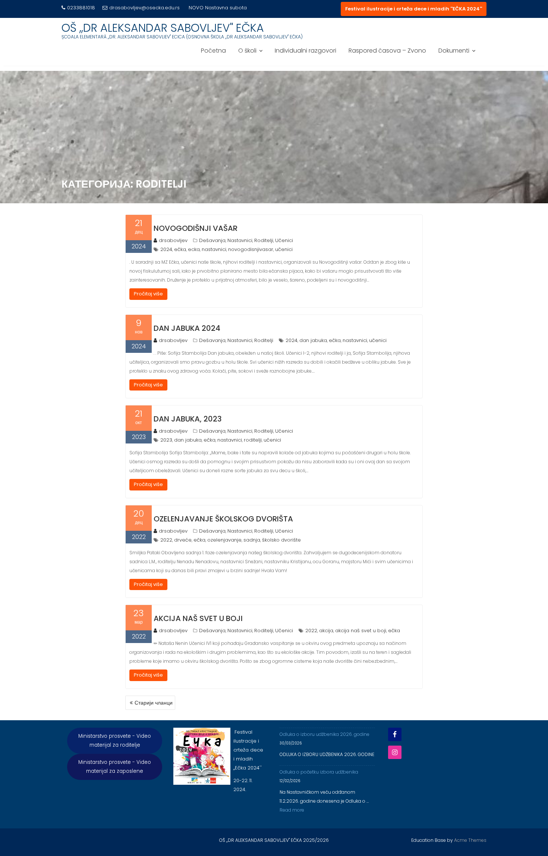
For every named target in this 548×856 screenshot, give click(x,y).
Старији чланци (154, 702)
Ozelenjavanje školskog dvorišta (223, 519)
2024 (166, 249)
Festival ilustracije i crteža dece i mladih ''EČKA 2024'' (413, 8)
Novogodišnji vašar (195, 228)
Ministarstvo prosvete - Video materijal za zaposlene (114, 767)
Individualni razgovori (305, 50)
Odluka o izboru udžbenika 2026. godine (324, 734)
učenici (284, 249)
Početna (213, 50)
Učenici (284, 240)
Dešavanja (212, 240)
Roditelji (263, 240)
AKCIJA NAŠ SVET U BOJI (198, 618)
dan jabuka (313, 340)
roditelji (253, 439)
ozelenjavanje (224, 539)
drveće (183, 539)
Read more (292, 810)
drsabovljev (173, 240)
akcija (326, 630)
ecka (194, 249)
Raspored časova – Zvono (387, 50)
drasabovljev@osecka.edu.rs (144, 7)
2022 (166, 539)
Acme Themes (470, 840)
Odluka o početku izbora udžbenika (319, 772)
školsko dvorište (281, 539)
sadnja (251, 539)
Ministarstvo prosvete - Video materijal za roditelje (114, 741)
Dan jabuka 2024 (187, 328)
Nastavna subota (226, 7)
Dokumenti (453, 50)
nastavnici (214, 249)
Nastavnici (239, 240)
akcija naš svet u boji (360, 630)
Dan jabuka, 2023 (188, 419)
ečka (180, 249)
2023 (166, 439)
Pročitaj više (148, 293)
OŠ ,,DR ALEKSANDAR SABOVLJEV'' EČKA (163, 28)
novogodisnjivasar (250, 249)
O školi (247, 50)
